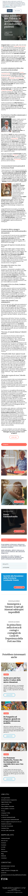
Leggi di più (9, 695)
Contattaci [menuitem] (4, 858)
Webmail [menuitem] (3, 856)
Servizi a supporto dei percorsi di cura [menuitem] (11, 821)
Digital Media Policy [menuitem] (6, 802)
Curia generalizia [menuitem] (5, 797)
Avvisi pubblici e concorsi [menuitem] (7, 808)
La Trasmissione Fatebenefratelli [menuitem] (10, 819)
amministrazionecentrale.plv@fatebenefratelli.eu (13, 875)
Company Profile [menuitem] (5, 813)
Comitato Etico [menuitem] (5, 828)
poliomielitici (14, 138)
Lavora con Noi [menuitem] (5, 804)
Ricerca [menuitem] (3, 849)
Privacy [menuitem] (3, 811)
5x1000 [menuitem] (3, 847)
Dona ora (14, 437)
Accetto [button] (9, 10)
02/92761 (4, 872)
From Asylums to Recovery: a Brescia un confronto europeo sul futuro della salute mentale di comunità (13, 546)
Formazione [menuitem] (4, 851)
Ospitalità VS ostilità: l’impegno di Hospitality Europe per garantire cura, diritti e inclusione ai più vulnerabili (12, 557)
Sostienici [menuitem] (3, 845)
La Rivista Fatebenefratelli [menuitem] (8, 817)
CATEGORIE (6, 567)
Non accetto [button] (17, 10)
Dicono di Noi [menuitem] (4, 815)
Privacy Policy (11, 890)
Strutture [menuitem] (3, 842)
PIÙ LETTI (5, 564)
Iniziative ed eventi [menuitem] (6, 824)
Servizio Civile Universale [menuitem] (7, 830)
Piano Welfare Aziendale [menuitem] (7, 806)
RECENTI (5, 540)
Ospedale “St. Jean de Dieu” (16, 78)
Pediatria (15, 155)
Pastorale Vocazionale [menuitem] (7, 826)
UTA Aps (6, 33)
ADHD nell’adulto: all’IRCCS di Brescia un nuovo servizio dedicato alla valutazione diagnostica (13, 551)
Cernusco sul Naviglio (6, 90)
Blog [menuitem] (2, 853)
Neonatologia (17, 159)
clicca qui (8, 6)
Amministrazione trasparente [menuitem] (9, 800)
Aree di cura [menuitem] (4, 840)
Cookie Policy (17, 890)
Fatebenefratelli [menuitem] (5, 838)
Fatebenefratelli (8, 35)
